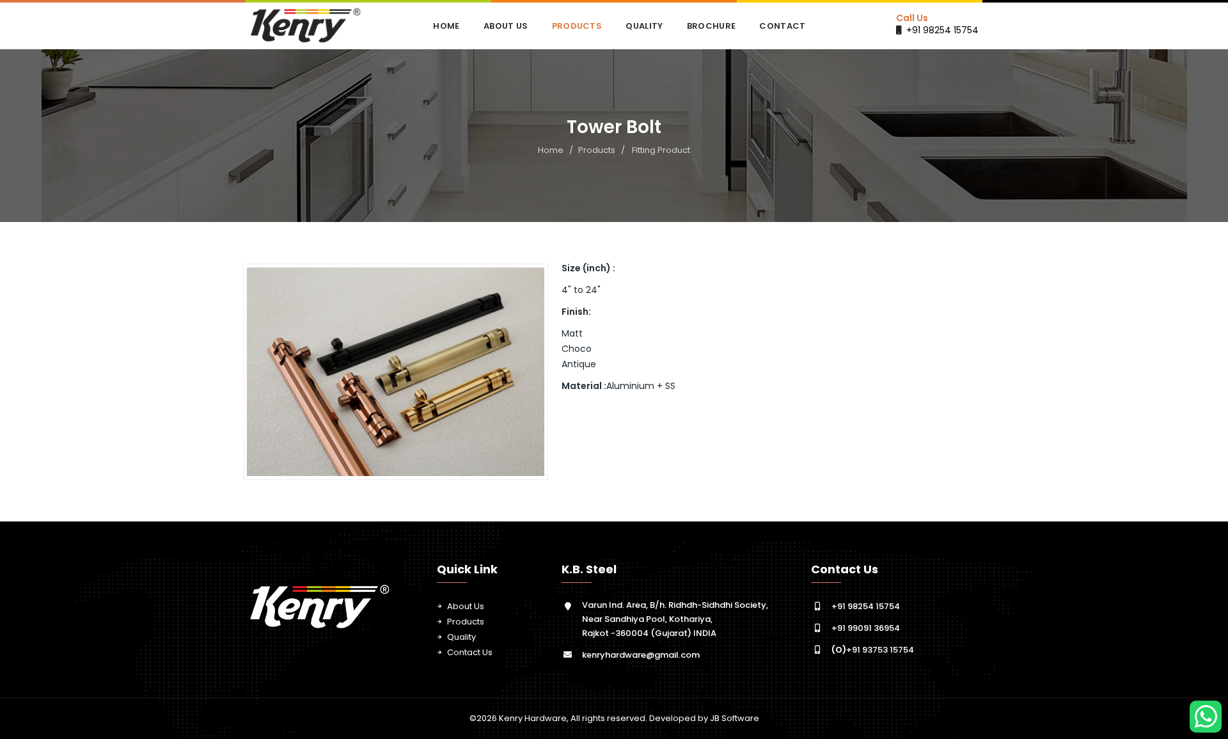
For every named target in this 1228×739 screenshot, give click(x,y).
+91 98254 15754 (942, 30)
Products (577, 26)
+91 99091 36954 (865, 628)
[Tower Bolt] (396, 372)
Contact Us (469, 652)
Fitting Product (661, 150)
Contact (782, 26)
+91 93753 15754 (872, 650)
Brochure (711, 26)
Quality (644, 26)
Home (446, 26)
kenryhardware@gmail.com (641, 655)
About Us (506, 26)
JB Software (734, 718)
